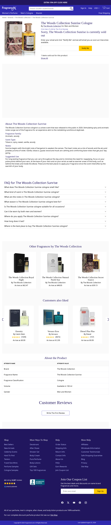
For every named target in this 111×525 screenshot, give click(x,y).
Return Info (60, 452)
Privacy (84, 463)
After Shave (34, 448)
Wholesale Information (90, 448)
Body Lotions (35, 463)
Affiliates (84, 444)
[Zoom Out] (86, 206)
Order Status (61, 444)
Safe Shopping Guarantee (91, 455)
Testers (7, 459)
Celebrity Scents (10, 452)
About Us (59, 459)
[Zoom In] (86, 199)
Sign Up (100, 491)
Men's (27, 13)
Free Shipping (104, 13)
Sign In (83, 8)
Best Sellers (9, 444)
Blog (83, 459)
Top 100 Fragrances (38, 470)
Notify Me (85, 48)
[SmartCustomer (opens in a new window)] (10, 486)
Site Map (84, 466)
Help (90, 8)
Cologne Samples (11, 470)
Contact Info (61, 455)
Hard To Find (9, 455)
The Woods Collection (52, 26)
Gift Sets (33, 466)
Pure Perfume (35, 459)
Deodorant (34, 444)
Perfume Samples (11, 466)
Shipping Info (61, 448)
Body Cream (35, 455)
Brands (39, 13)
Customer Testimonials (90, 452)
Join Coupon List (62, 470)
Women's (9, 13)
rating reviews (13, 480)
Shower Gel (34, 452)
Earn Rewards (61, 466)
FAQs (58, 463)
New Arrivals (9, 448)
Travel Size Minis (11, 463)
